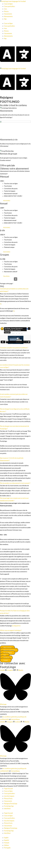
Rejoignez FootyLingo (10, 803)
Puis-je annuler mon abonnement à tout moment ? (15, 483)
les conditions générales (9, 717)
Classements (8, 14)
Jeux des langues (9, 796)
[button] (15, 290)
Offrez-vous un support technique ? (10, 630)
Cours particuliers (9, 6)
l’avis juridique (15, 719)
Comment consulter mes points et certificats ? (14, 347)
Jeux (5, 9)
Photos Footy (8, 798)
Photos (6, 11)
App (5, 19)
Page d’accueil (8, 788)
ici (0, 304)
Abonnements (8, 16)
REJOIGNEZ (6, 200)
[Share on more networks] (15, 279)
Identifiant (7, 808)
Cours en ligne (8, 4)
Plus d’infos (6, 276)
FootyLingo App (9, 806)
